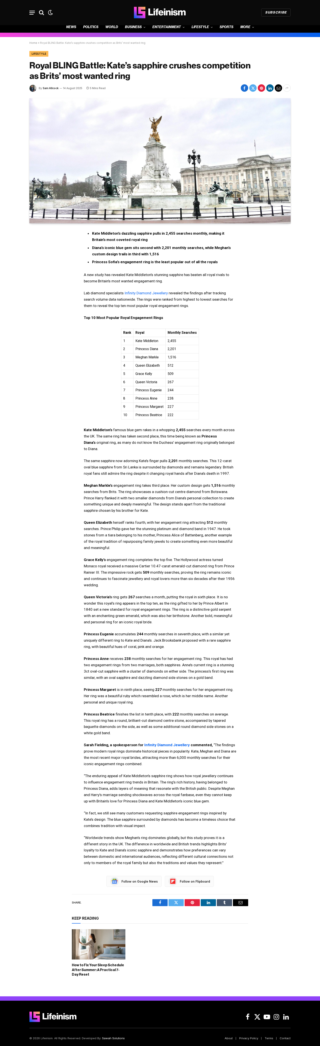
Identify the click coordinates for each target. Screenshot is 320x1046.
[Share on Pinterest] (261, 88)
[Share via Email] (278, 88)
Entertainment (166, 27)
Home (33, 42)
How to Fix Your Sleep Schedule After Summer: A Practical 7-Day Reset (98, 969)
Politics (90, 27)
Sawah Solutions (113, 1038)
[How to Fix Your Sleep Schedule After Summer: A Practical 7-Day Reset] (98, 944)
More (245, 27)
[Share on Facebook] (244, 88)
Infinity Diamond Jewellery (146, 293)
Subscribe (276, 12)
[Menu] (32, 12)
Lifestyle (200, 27)
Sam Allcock (51, 88)
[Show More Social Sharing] (287, 88)
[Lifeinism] (160, 12)
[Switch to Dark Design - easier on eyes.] (50, 12)
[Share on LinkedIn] (270, 88)
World (111, 27)
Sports (226, 27)
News (71, 27)
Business (133, 27)
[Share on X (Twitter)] (253, 88)
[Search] (41, 12)
